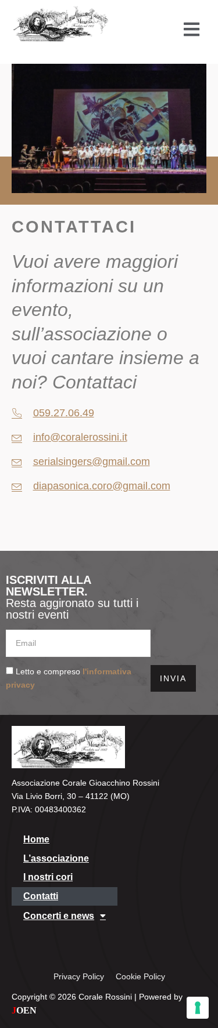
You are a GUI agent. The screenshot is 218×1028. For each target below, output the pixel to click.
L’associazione (56, 858)
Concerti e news (58, 916)
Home (36, 839)
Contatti (40, 896)
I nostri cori (48, 877)
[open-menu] (192, 29)
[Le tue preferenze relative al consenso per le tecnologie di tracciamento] (198, 1008)
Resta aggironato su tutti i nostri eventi (72, 597)
